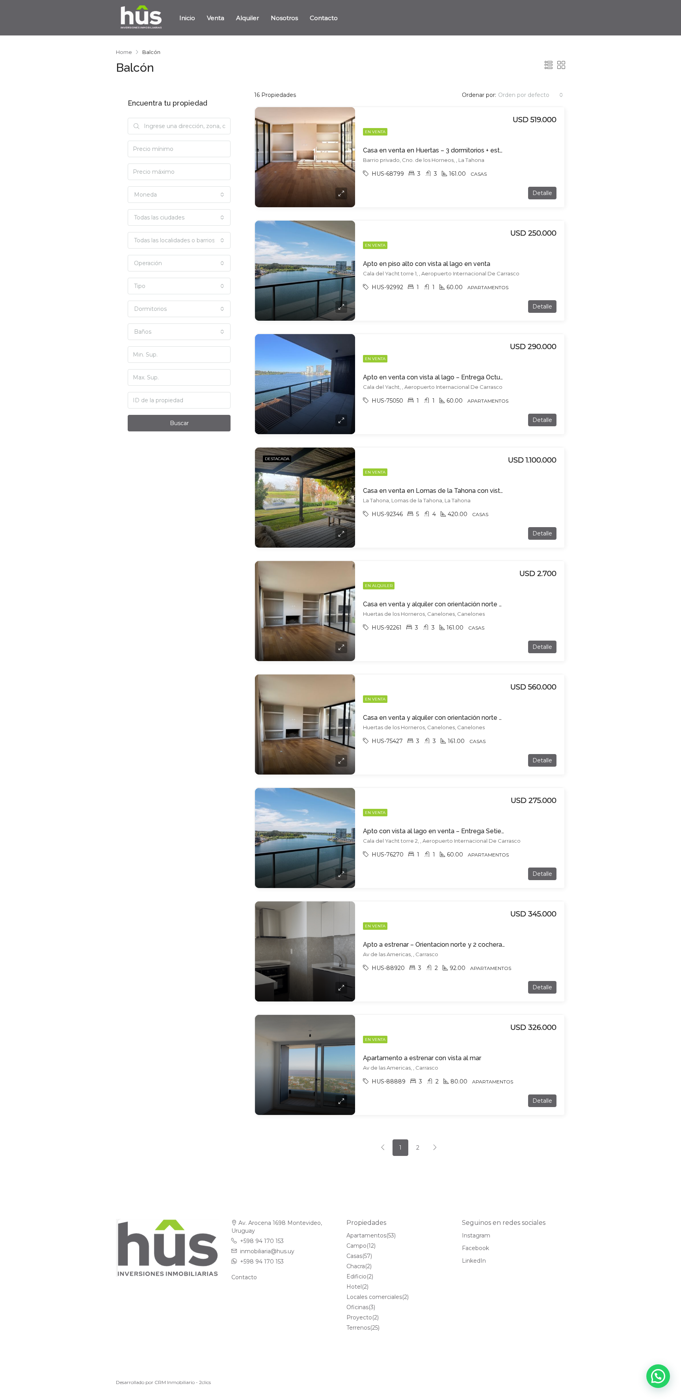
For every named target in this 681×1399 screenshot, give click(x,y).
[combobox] (530, 95)
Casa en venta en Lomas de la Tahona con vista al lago (444, 490)
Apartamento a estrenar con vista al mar (422, 1058)
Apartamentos (366, 1235)
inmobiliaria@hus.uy (267, 1251)
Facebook (475, 1248)
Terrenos (358, 1327)
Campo (356, 1245)
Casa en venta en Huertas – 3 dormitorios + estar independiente (456, 150)
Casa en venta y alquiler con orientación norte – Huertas (445, 717)
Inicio (187, 18)
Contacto (324, 18)
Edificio (356, 1276)
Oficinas (357, 1307)
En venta (375, 131)
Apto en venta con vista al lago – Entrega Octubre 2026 (445, 377)
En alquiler (379, 585)
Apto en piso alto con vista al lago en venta (426, 264)
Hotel (354, 1286)
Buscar (179, 423)
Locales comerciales (374, 1297)
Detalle (542, 193)
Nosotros (284, 18)
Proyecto (359, 1317)
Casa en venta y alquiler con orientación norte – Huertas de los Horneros (469, 604)
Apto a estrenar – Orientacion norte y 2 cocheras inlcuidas (447, 944)
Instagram (476, 1235)
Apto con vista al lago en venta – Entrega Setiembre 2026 (448, 831)
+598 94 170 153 (262, 1241)
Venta (215, 18)
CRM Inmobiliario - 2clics (182, 1382)
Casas (354, 1256)
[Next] (435, 1147)
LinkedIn (474, 1260)
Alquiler (247, 18)
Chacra (355, 1266)
